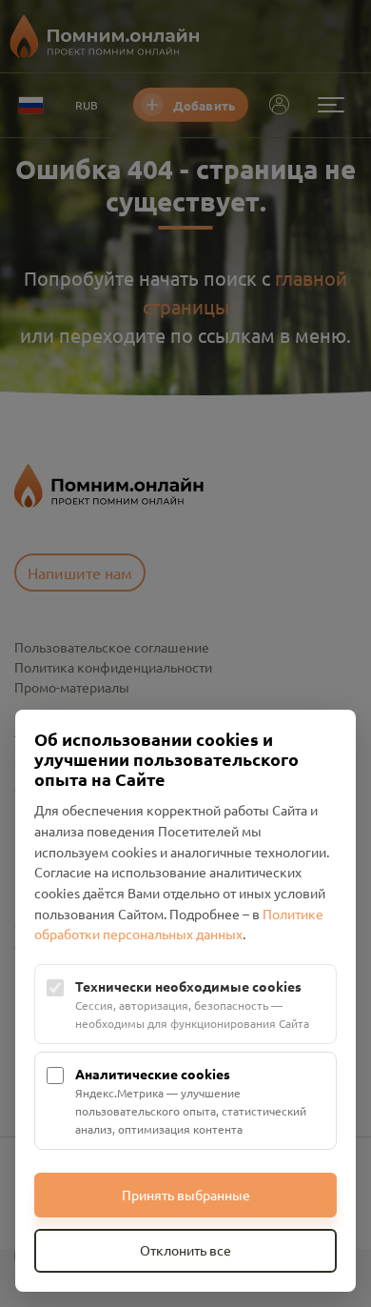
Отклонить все (185, 1249)
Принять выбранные (186, 1194)
